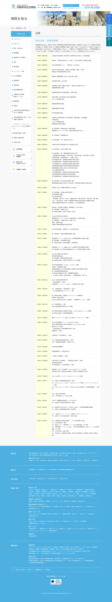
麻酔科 (58, 496)
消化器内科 (31, 492)
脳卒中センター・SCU (34, 506)
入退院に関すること (42, 478)
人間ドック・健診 (63, 455)
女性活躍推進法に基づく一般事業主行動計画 (22, 118)
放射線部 (48, 501)
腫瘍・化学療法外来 (53, 460)
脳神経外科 (77, 492)
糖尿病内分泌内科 (90, 489)
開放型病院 (57, 558)
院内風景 (16, 66)
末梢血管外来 (43, 460)
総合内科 (31, 489)
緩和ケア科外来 (63, 460)
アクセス (109, 43)
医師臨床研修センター (34, 516)
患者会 (16, 105)
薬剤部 (35, 501)
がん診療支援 (41, 521)
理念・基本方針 (18, 48)
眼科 (38, 496)
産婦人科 (55, 494)
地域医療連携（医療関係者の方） (67, 469)
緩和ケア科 (57, 492)
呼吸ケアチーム (83, 528)
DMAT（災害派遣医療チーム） (76, 560)
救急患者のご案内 (81, 453)
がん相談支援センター (42, 469)
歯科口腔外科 (32, 496)
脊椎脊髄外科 (85, 492)
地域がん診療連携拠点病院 (46, 558)
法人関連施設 (18, 76)
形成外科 (92, 492)
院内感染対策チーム (34, 528)
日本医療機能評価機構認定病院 (36, 562)
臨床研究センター (57, 514)
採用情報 (47, 569)
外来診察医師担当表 (34, 453)
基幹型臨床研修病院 (34, 558)
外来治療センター (90, 506)
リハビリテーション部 (57, 501)
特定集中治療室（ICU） (46, 506)
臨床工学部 (67, 501)
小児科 (60, 494)
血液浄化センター (80, 506)
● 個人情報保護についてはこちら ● (56, 576)
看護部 (30, 501)
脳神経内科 (44, 492)
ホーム (12, 28)
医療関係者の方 (72, 8)
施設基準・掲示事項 (19, 57)
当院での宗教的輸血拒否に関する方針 (48, 455)
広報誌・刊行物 (86, 551)
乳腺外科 (49, 494)
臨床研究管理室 (66, 514)
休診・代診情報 (44, 453)
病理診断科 (81, 496)
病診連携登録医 (18, 89)
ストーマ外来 (72, 460)
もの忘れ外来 (86, 460)
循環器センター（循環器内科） (58, 489)
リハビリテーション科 (69, 494)
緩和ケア (57, 521)
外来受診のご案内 (53, 453)
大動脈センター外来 (34, 460)
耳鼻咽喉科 (93, 494)
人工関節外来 (94, 460)
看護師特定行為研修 (46, 514)
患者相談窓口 (32, 469)
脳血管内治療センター (34, 508)
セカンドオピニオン (92, 453)
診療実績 (16, 85)
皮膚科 (48, 496)
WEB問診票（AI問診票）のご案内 (68, 453)
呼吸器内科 (37, 489)
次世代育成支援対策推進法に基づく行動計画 (22, 111)
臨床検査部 (41, 501)
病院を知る (19, 28)
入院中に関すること (53, 478)
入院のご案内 (32, 478)
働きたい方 (78, 8)
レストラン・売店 (19, 71)
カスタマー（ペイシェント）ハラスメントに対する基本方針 (22, 126)
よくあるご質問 (71, 553)
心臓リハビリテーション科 (82, 494)
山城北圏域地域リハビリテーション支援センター (73, 558)
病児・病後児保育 (33, 455)
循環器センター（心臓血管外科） (76, 489)
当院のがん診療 (32, 521)
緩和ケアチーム (53, 528)
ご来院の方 (65, 8)
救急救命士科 (81, 501)
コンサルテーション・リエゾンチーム (38, 530)
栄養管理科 (74, 501)
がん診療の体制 (50, 521)
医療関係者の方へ (39, 569)
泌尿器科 (43, 496)
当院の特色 (17, 142)
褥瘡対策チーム (44, 528)
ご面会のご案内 (63, 478)
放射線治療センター (72, 496)
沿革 (15, 62)
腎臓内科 (38, 492)
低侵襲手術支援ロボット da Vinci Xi (37, 523)
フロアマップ (18, 39)
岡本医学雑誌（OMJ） (20, 133)
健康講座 (16, 101)
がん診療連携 (83, 521)
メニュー (109, 20)
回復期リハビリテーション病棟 (61, 506)
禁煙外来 (79, 460)
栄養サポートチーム (72, 528)
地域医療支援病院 (89, 560)
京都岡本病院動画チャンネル (59, 553)
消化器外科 (70, 492)
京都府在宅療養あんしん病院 (36, 560)
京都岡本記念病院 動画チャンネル (19, 95)
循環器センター (45, 489)
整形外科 (43, 494)
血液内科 (51, 492)
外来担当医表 (109, 32)
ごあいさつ (17, 43)
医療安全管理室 (32, 536)
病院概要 (16, 53)
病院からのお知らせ (20, 569)
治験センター (75, 514)
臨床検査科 (88, 496)
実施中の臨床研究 (19, 137)
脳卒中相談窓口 (53, 469)
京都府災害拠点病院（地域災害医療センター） (56, 560)
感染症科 (64, 492)
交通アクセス (30, 569)
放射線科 (64, 496)
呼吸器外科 (36, 494)
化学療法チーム (62, 528)
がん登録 (76, 521)
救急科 (53, 496)
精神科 (30, 494)
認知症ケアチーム (92, 528)
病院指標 (16, 80)
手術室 (72, 506)
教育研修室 (91, 514)
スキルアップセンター (34, 514)
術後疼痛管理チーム (53, 530)
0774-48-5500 (92, 7)
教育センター (83, 514)
